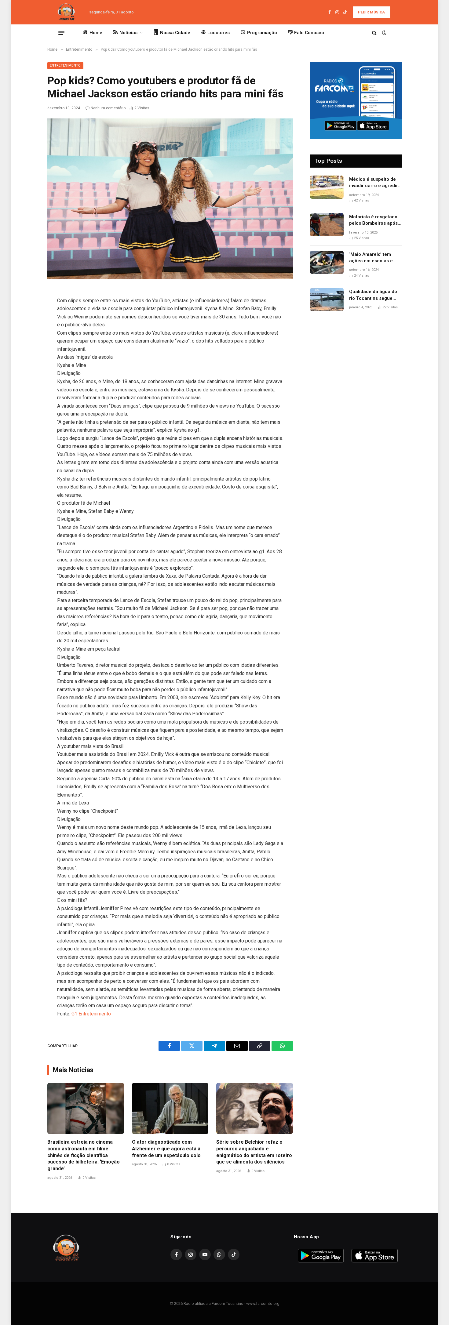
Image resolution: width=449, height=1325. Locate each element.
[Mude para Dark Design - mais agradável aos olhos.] (384, 32)
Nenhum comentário (108, 108)
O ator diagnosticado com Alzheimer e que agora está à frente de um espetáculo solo (166, 1148)
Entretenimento (65, 65)
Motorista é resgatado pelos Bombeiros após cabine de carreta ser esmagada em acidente (374, 220)
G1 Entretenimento (91, 1014)
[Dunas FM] (66, 12)
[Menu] (61, 32)
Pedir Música (371, 12)
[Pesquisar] (374, 33)
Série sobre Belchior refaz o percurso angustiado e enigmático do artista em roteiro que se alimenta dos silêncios (254, 1152)
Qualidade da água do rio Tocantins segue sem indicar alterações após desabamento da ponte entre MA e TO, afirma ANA (374, 295)
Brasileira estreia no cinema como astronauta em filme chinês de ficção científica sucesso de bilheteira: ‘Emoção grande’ (83, 1155)
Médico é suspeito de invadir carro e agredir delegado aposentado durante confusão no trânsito (373, 182)
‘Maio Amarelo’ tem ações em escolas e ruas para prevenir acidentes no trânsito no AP (372, 258)
